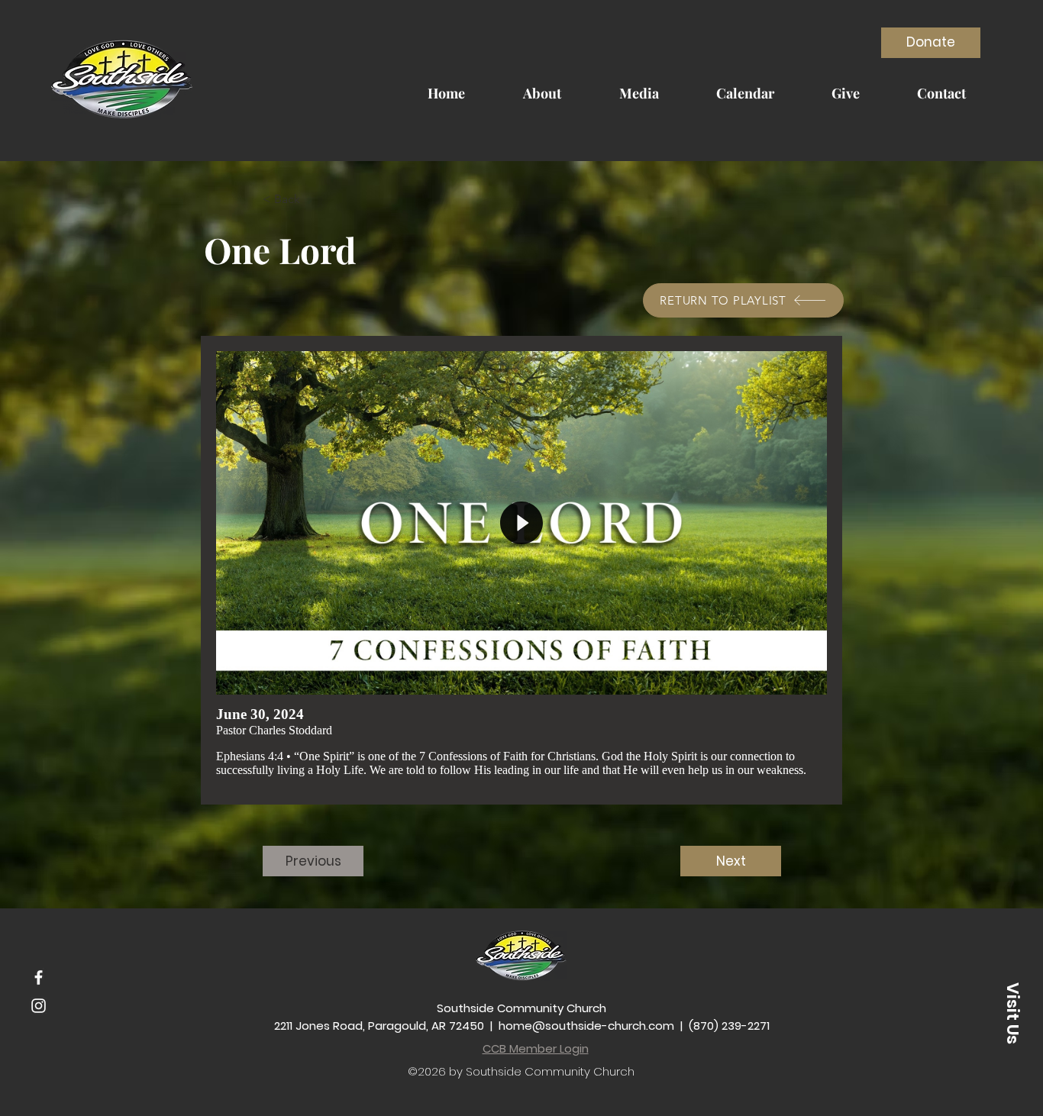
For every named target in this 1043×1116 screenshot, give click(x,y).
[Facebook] (38, 977)
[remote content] (521, 570)
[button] (313, 199)
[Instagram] (38, 1005)
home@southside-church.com (586, 1026)
